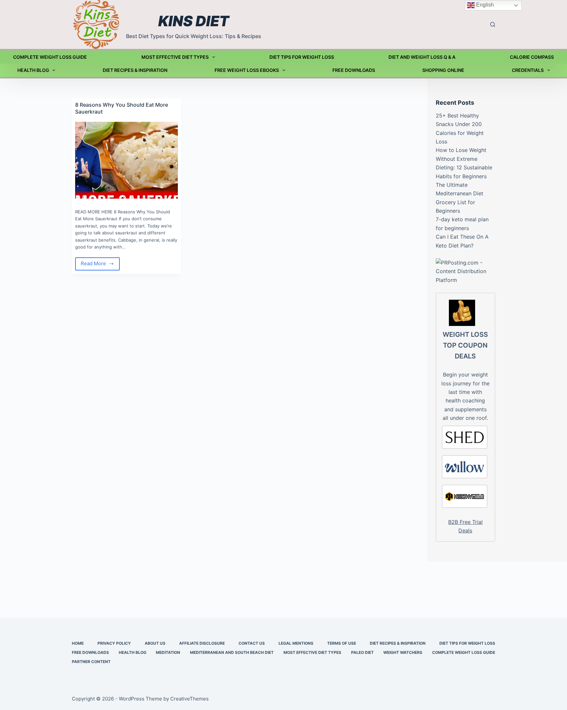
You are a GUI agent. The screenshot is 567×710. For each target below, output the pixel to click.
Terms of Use (341, 643)
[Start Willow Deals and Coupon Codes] (464, 466)
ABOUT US (155, 643)
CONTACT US (252, 643)
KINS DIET (193, 21)
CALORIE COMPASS (532, 57)
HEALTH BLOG (33, 70)
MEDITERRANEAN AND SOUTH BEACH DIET (232, 652)
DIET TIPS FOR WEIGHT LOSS (301, 57)
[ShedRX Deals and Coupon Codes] (464, 437)
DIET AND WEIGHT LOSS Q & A (421, 57)
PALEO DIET (362, 652)
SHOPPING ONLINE (443, 70)
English (484, 5)
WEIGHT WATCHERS (402, 652)
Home (78, 643)
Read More (100, 265)
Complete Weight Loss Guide (463, 652)
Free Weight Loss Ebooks (247, 70)
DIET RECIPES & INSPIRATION (135, 70)
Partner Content (91, 661)
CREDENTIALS (528, 70)
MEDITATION (168, 652)
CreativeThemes (189, 699)
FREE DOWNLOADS (353, 70)
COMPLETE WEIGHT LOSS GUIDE (50, 57)
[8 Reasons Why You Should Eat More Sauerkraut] (126, 160)
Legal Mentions (296, 643)
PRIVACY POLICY (114, 643)
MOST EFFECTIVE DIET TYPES (175, 57)
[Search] (492, 24)
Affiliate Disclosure (202, 643)
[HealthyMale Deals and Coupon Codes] (464, 496)
